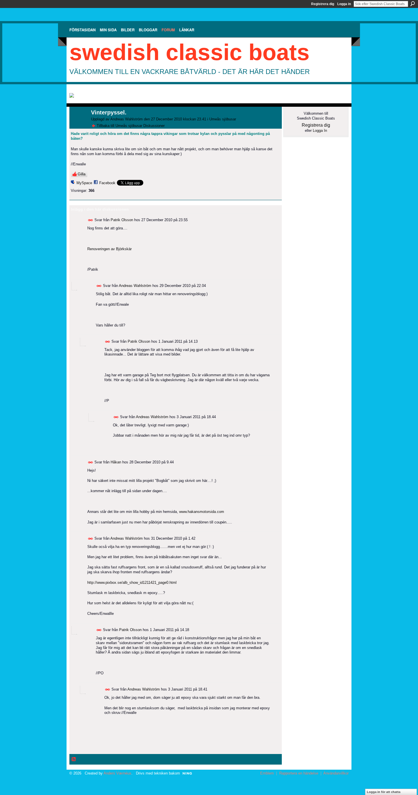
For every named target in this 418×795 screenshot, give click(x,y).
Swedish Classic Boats (189, 52)
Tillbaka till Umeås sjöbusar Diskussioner (131, 126)
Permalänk (90, 220)
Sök (412, 3)
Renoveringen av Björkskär (109, 249)
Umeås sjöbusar (222, 119)
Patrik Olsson (122, 220)
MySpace (84, 183)
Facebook (107, 183)
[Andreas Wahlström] (78, 125)
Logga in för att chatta (383, 792)
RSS (73, 759)
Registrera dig (322, 4)
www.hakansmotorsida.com (201, 512)
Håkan (116, 462)
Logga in (344, 4)
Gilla (82, 174)
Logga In (320, 130)
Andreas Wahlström (126, 119)
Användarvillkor (336, 773)
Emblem (267, 773)
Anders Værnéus (117, 773)
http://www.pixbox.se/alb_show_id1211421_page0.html (132, 582)
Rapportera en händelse (298, 773)
